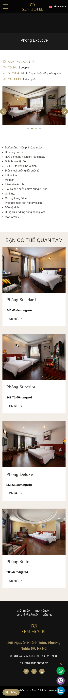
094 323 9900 (49, 656)
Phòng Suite (17, 561)
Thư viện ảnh (43, 610)
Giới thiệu (23, 610)
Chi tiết (13, 318)
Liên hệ (47, 614)
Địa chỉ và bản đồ (27, 614)
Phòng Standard (21, 299)
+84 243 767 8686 (24, 656)
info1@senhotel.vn (36, 663)
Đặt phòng (11, 692)
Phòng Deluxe (19, 474)
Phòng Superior (20, 386)
